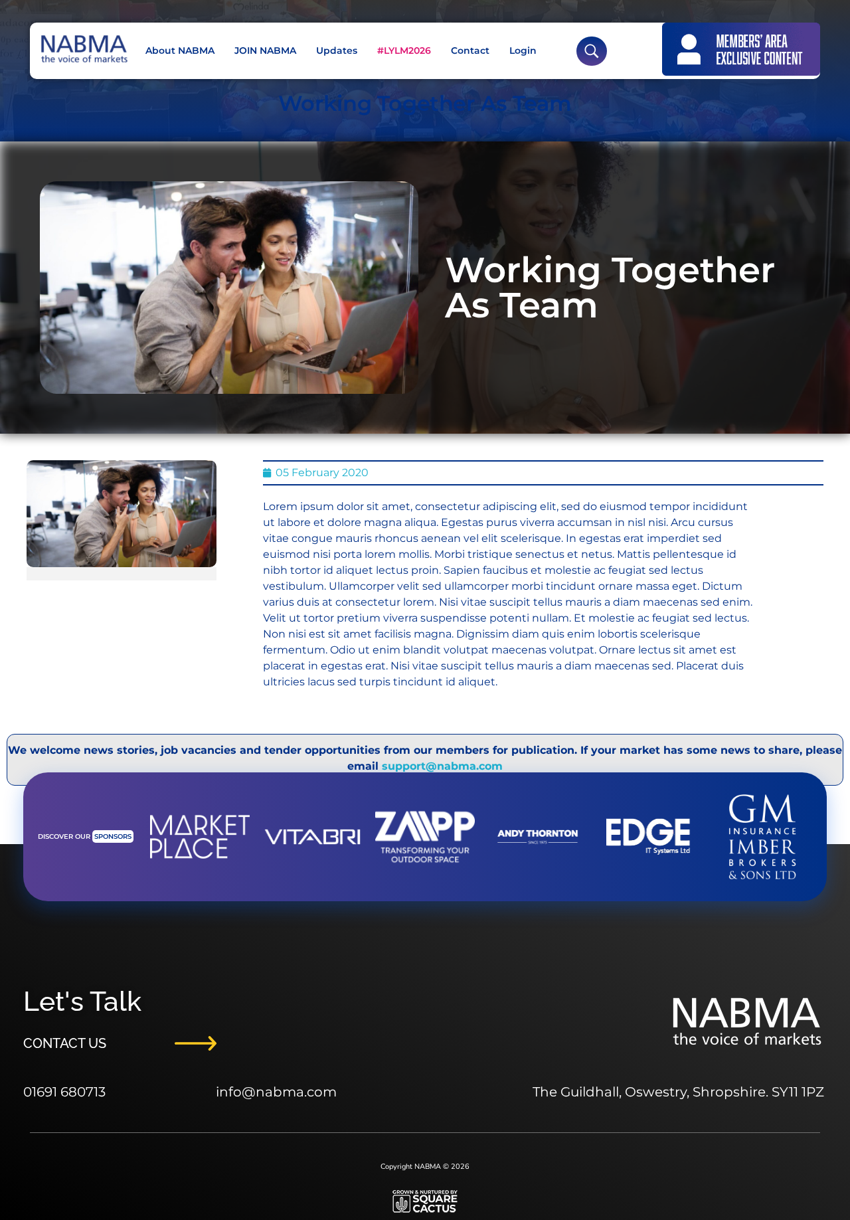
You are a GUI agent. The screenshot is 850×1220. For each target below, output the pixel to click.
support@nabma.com (442, 766)
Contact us (64, 1043)
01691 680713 (64, 1092)
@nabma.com (289, 1092)
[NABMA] (83, 49)
